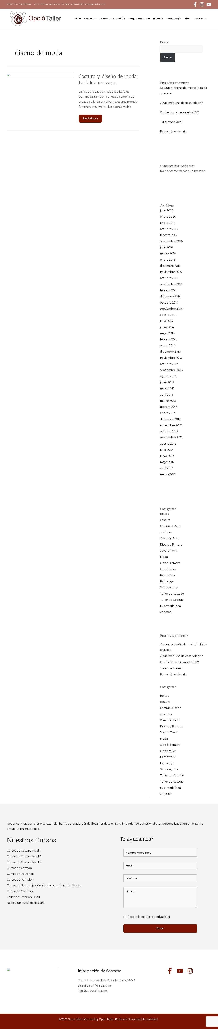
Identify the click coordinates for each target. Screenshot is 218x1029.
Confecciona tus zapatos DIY (179, 112)
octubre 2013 (169, 364)
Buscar (165, 42)
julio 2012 (166, 449)
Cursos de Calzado (19, 868)
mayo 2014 (167, 333)
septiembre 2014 (171, 308)
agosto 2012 (168, 443)
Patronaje (167, 581)
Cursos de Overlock (20, 891)
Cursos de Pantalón (20, 879)
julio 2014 (166, 321)
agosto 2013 (168, 376)
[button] (94, 18)
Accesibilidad (150, 1019)
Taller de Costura (172, 599)
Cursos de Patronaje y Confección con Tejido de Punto (44, 885)
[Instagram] (202, 4)
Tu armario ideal (171, 122)
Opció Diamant (170, 563)
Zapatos (165, 612)
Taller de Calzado (172, 593)
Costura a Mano (170, 526)
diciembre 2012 (170, 419)
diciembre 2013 (170, 351)
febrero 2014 (168, 339)
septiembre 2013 (171, 370)
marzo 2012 (168, 474)
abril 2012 (166, 468)
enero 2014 (167, 345)
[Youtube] (208, 4)
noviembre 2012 (171, 425)
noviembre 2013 (171, 357)
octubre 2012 (169, 431)
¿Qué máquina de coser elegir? (181, 102)
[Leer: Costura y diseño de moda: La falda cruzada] (40, 95)
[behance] (180, 971)
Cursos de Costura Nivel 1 (24, 850)
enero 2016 (167, 259)
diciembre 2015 (170, 265)
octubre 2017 (169, 229)
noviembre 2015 (171, 272)
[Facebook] (195, 4)
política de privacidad (155, 916)
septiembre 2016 (171, 241)
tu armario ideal (171, 606)
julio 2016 (166, 247)
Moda (164, 556)
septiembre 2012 (171, 437)
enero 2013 (167, 413)
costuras (166, 532)
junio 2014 (167, 327)
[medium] (170, 971)
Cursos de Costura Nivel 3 (24, 862)
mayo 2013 (167, 388)
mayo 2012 (167, 462)
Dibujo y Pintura (171, 544)
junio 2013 (167, 382)
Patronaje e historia (173, 131)
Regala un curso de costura (25, 902)
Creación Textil (170, 538)
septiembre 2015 (171, 284)
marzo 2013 (168, 400)
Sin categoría (169, 587)
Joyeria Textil (169, 550)
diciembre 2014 (170, 296)
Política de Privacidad (128, 1019)
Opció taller (168, 569)
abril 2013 (166, 394)
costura (165, 520)
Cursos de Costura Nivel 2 (24, 856)
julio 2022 (167, 210)
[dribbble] (190, 971)
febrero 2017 (168, 235)
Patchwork (167, 575)
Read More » (90, 117)
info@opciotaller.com (94, 4)
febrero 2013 (168, 406)
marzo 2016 (168, 253)
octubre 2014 (169, 302)
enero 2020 (168, 216)
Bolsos (164, 514)
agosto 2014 (168, 314)
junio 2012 (167, 456)
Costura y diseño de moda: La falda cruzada (108, 79)
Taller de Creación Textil (23, 897)
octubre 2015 (169, 278)
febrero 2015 (168, 290)
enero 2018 (167, 222)
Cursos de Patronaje (20, 873)
